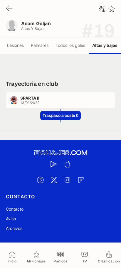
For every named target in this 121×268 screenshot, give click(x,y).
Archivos (14, 228)
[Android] (53, 164)
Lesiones (15, 45)
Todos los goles (70, 45)
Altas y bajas (104, 45)
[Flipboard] (80, 179)
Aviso (11, 218)
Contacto (14, 208)
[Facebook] (40, 179)
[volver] (9, 9)
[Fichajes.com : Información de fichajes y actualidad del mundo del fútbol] (60, 152)
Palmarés (39, 45)
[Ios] (67, 164)
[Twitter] (53, 179)
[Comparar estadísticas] (102, 8)
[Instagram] (67, 179)
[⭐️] (111, 8)
